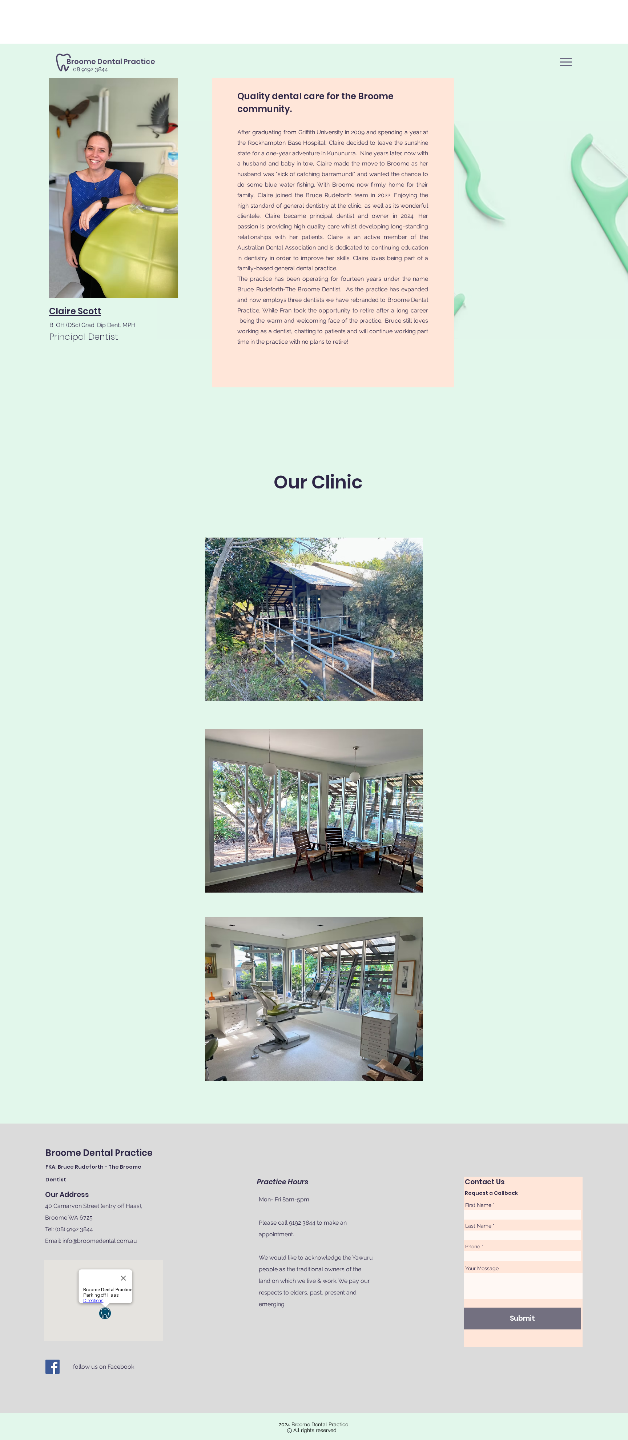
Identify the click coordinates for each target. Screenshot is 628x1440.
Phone (472, 1246)
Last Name (478, 1225)
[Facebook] (52, 1367)
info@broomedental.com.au (100, 1240)
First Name (478, 1205)
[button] (566, 62)
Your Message (482, 1268)
